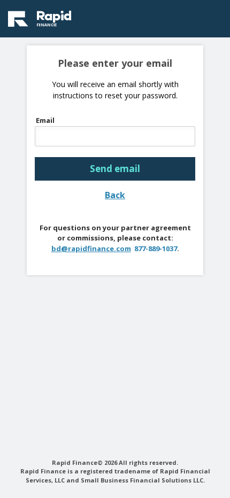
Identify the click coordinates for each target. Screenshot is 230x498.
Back (115, 195)
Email (45, 120)
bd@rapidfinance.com (91, 248)
